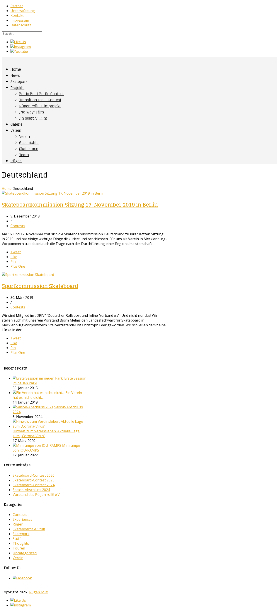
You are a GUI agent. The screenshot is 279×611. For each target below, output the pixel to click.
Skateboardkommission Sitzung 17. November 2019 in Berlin (80, 204)
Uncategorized (25, 553)
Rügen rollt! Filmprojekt (40, 106)
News (15, 75)
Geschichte (29, 143)
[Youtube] (19, 51)
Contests (17, 225)
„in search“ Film (33, 118)
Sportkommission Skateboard (40, 286)
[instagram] (20, 46)
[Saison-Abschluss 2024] (33, 407)
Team (24, 155)
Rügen (16, 161)
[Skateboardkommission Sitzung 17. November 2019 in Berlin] (53, 193)
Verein (15, 130)
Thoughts (21, 543)
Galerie (16, 124)
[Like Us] (18, 41)
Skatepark (18, 82)
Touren (19, 548)
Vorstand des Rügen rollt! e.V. (36, 494)
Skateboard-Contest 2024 (33, 485)
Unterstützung (22, 10)
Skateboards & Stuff (29, 529)
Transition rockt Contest (40, 100)
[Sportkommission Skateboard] (28, 274)
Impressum (19, 20)
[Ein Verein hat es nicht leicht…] (39, 392)
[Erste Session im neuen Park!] (38, 378)
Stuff (16, 538)
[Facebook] (22, 578)
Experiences (22, 519)
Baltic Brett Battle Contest (41, 94)
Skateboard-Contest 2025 (33, 480)
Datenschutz (20, 25)
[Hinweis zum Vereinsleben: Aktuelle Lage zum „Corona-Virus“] (50, 426)
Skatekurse (28, 149)
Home (15, 69)
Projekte (17, 88)
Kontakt (17, 15)
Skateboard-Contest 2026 (33, 475)
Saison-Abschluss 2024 (31, 489)
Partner (16, 5)
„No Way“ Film (31, 112)
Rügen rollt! (38, 592)
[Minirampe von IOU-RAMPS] (37, 445)
